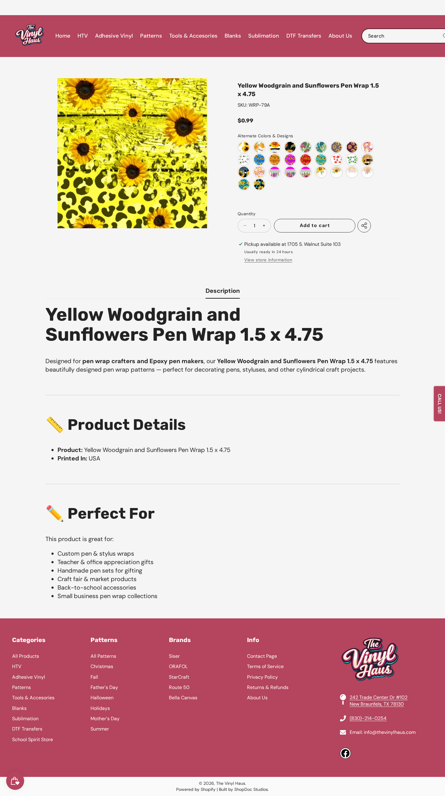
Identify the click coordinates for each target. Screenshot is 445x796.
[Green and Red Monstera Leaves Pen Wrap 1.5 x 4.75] (305, 147)
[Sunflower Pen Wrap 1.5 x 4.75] (244, 147)
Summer (100, 729)
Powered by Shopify (196, 789)
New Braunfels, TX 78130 (377, 704)
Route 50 (179, 687)
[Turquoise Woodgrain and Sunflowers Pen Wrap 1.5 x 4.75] (321, 159)
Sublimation (25, 718)
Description (223, 291)
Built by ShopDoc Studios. (244, 789)
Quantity (246, 213)
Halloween (102, 697)
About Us (257, 697)
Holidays (100, 708)
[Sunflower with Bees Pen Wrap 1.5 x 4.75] (259, 147)
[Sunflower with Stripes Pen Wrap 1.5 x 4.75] (274, 147)
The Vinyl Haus (230, 783)
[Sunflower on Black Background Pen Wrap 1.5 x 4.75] (290, 147)
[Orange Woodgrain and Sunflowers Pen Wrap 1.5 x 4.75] (274, 159)
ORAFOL (178, 666)
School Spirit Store (32, 739)
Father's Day (104, 687)
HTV (16, 666)
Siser (174, 656)
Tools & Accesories (33, 697)
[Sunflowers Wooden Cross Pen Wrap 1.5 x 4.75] (321, 172)
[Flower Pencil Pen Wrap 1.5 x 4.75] (274, 172)
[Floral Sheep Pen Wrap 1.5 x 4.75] (367, 172)
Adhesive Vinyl (28, 677)
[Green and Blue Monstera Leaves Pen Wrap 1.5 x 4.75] (321, 147)
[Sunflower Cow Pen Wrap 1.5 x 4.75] (336, 172)
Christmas (102, 666)
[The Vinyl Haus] (29, 36)
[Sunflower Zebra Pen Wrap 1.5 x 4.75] (336, 147)
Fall (94, 677)
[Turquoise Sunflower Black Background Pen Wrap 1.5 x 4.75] (259, 184)
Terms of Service (265, 666)
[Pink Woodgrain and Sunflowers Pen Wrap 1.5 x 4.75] (290, 159)
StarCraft (179, 677)
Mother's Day (105, 718)
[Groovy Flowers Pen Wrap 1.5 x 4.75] (259, 172)
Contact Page (262, 656)
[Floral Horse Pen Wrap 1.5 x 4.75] (352, 172)
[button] (20, 8)
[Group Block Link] (222, 697)
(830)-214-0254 (368, 718)
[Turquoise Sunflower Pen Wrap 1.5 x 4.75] (244, 184)
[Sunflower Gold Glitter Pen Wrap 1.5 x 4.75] (367, 159)
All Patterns (103, 656)
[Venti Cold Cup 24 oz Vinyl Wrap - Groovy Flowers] (367, 147)
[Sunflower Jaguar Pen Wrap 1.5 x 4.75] (352, 147)
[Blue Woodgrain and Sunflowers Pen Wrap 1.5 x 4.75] (259, 159)
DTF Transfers (27, 729)
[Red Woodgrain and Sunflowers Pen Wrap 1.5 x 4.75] (305, 159)
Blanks (19, 708)
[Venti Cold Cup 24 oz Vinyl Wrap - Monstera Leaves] (352, 159)
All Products (25, 656)
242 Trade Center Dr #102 (378, 697)
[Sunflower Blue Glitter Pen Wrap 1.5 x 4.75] (244, 172)
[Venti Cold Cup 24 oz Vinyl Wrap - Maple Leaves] (336, 159)
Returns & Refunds (267, 687)
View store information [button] (268, 260)
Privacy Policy (262, 677)
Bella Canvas (183, 697)
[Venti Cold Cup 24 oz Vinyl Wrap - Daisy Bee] (244, 159)
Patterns (21, 687)
